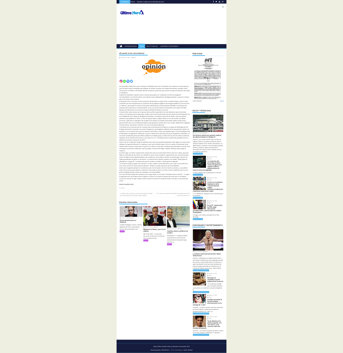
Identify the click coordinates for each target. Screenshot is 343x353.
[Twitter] (131, 81)
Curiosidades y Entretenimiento (169, 46)
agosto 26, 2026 (125, 218)
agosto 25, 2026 (172, 228)
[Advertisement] (171, 30)
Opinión (142, 46)
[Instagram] (121, 81)
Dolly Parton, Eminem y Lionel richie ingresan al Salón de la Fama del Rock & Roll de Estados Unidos (136, 194)
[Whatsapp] (124, 81)
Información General (131, 46)
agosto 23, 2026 (212, 316)
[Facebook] (128, 81)
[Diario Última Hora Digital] (121, 46)
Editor (134, 57)
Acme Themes (188, 350)
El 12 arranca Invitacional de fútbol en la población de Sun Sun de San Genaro (173, 194)
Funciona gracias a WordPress (159, 350)
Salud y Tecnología (152, 46)
